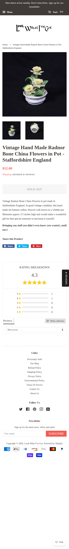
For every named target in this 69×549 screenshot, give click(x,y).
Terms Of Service (34, 385)
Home (5, 45)
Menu (9, 12)
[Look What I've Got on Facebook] (28, 410)
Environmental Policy (34, 380)
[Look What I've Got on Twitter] (21, 410)
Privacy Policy (34, 376)
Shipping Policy (34, 372)
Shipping (6, 174)
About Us (34, 393)
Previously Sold (34, 359)
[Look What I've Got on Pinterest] (34, 410)
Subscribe (56, 433)
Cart (54, 12)
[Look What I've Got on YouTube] (48, 410)
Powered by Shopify (53, 443)
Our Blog (34, 363)
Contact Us (34, 389)
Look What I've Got (33, 443)
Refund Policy (34, 368)
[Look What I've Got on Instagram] (41, 410)
